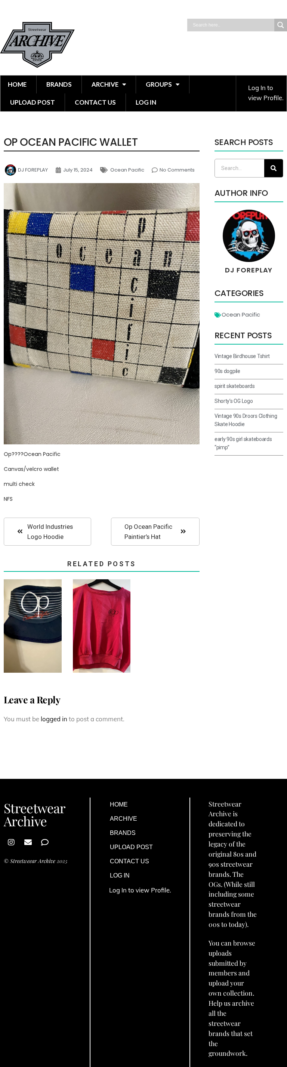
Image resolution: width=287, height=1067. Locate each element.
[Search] (273, 168)
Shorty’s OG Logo (234, 401)
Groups (159, 84)
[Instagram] (11, 842)
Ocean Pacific (127, 169)
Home (17, 84)
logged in (54, 719)
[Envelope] (28, 842)
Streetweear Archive (32, 860)
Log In (146, 102)
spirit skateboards (235, 386)
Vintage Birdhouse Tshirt (242, 356)
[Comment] (44, 842)
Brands (59, 84)
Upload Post (32, 102)
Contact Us (95, 102)
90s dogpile (227, 371)
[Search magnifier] (280, 25)
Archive (105, 84)
